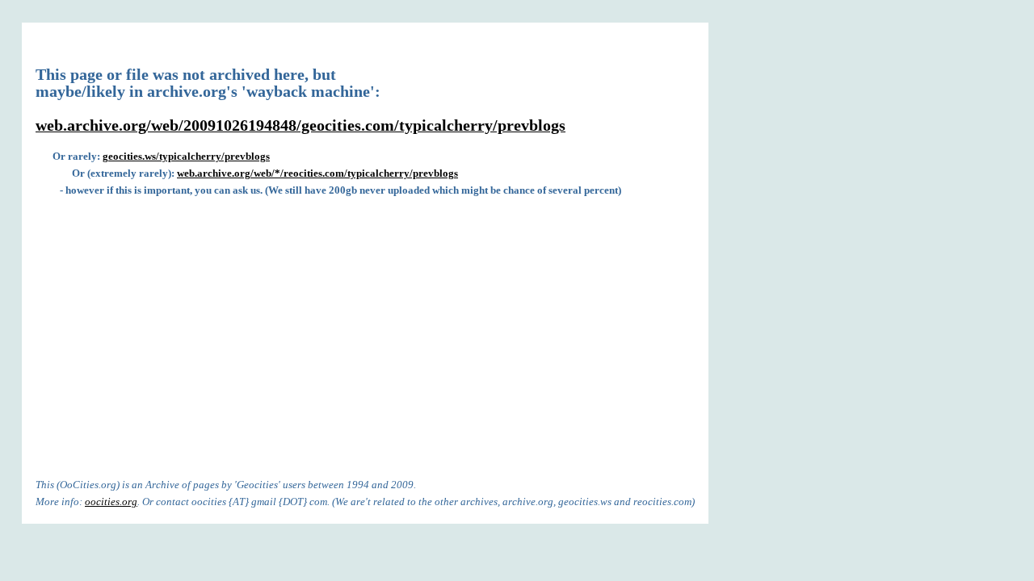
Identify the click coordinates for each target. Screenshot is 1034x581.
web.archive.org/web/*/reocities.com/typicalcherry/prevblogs (317, 173)
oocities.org (111, 501)
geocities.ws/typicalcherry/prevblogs (186, 156)
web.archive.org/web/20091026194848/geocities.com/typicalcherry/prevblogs (300, 125)
